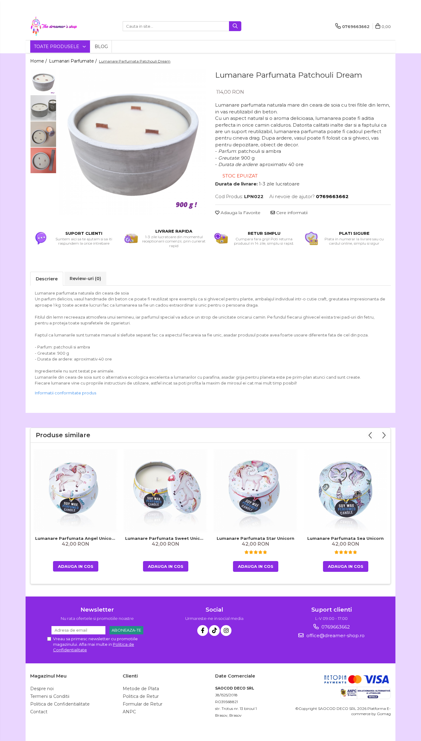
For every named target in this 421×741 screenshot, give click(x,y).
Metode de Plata (141, 688)
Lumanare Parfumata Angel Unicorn (75, 538)
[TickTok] (214, 630)
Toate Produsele (57, 46)
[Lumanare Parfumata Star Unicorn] (255, 491)
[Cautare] (235, 26)
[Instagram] (226, 630)
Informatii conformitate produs (65, 392)
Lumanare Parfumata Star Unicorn (255, 538)
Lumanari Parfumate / (73, 61)
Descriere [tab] (47, 279)
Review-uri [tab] (85, 278)
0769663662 (335, 627)
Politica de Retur (141, 696)
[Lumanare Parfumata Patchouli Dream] (132, 142)
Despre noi (42, 688)
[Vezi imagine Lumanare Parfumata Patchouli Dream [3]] (43, 160)
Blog (101, 46)
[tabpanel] (132, 142)
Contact (38, 712)
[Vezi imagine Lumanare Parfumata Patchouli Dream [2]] (43, 134)
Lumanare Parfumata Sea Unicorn (345, 538)
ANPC (129, 712)
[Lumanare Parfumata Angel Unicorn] (75, 491)
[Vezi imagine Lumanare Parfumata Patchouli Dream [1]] (43, 108)
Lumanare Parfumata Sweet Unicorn (166, 538)
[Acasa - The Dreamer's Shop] (61, 26)
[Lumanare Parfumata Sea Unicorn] (345, 491)
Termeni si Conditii (49, 696)
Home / (39, 61)
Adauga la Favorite (239, 212)
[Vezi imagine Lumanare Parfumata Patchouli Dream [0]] (43, 82)
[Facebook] (202, 630)
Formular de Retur (142, 704)
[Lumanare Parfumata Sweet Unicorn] (165, 491)
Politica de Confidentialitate (60, 704)
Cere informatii (291, 212)
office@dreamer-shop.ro (335, 635)
